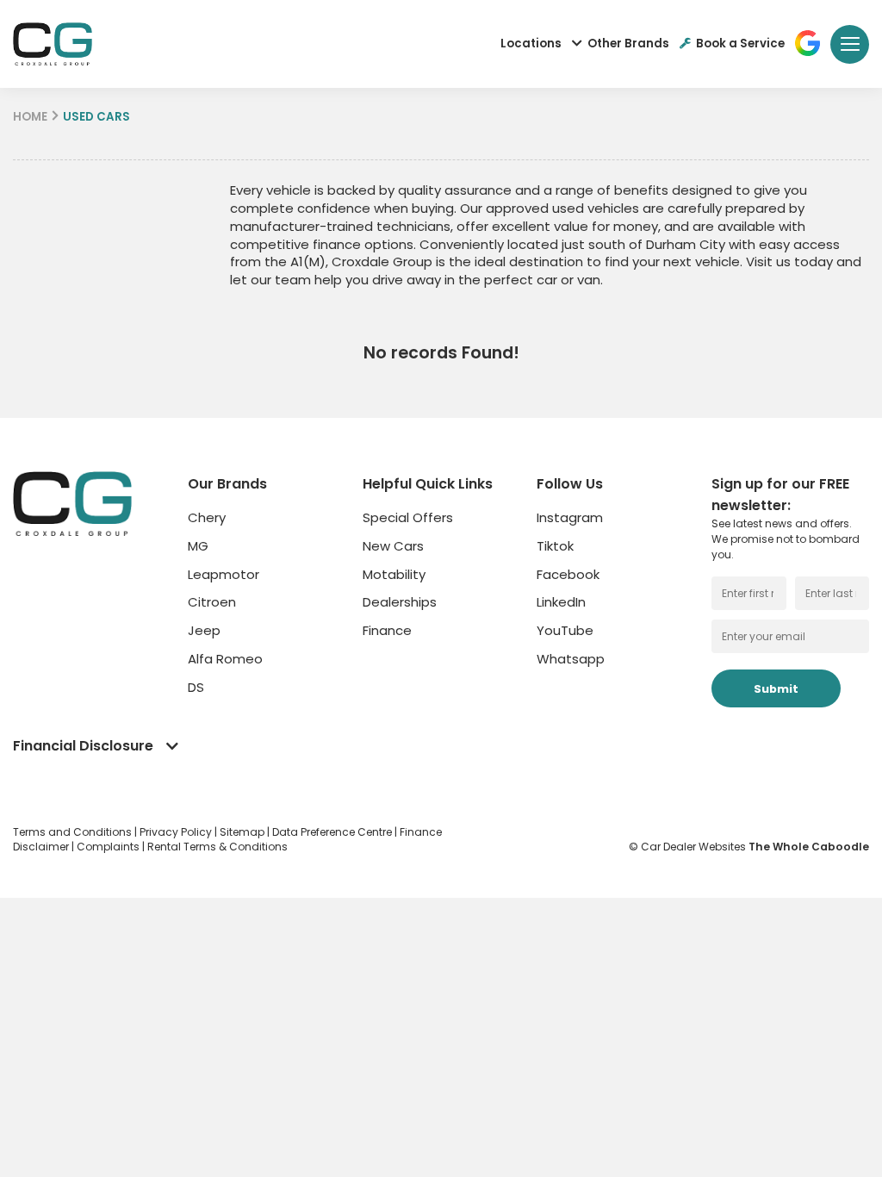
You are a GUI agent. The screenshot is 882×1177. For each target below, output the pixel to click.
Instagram (570, 517)
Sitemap (243, 832)
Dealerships (400, 602)
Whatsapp (571, 659)
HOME (30, 117)
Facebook (568, 574)
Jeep (204, 630)
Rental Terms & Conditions (217, 846)
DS (196, 687)
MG (198, 546)
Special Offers (408, 517)
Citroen (212, 602)
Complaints (109, 846)
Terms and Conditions (73, 832)
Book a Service (740, 43)
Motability (394, 574)
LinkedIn (561, 602)
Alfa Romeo (225, 659)
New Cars (393, 546)
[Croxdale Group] (52, 43)
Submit (776, 689)
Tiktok (555, 546)
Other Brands (628, 43)
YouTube (565, 630)
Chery (207, 517)
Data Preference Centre (333, 832)
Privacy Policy (177, 832)
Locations (531, 43)
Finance (387, 630)
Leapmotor (223, 574)
